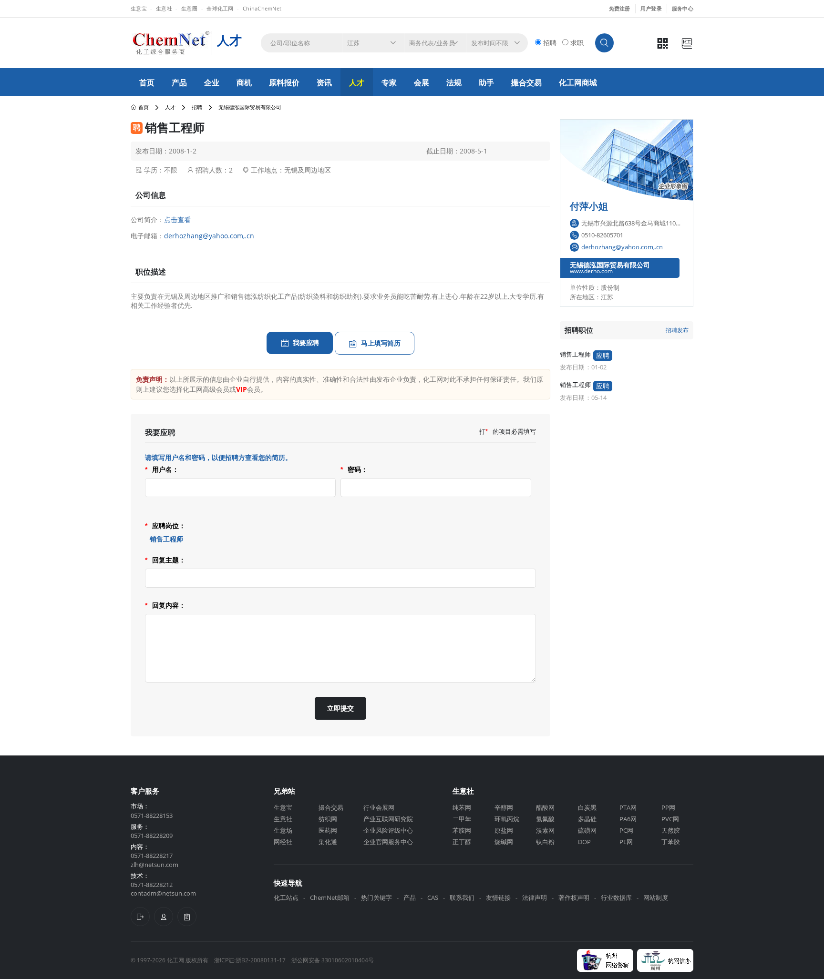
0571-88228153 (152, 815)
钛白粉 (545, 841)
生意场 (283, 830)
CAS (432, 897)
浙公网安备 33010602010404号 (332, 960)
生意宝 (139, 8)
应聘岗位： (165, 525)
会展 (421, 82)
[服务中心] (186, 916)
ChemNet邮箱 (330, 897)
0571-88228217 (152, 855)
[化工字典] (687, 43)
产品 (179, 82)
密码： (354, 469)
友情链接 (498, 897)
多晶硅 (587, 819)
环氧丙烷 (506, 819)
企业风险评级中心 (388, 830)
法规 (454, 82)
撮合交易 (526, 82)
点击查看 (177, 219)
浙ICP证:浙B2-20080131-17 (250, 960)
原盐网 (503, 830)
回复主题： (165, 560)
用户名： (162, 469)
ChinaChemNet (262, 8)
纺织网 (328, 819)
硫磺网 (587, 830)
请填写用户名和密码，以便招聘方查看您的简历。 (218, 457)
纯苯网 (462, 807)
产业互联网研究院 (388, 819)
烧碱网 (503, 841)
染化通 (328, 841)
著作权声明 (573, 897)
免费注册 (619, 8)
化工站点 (286, 897)
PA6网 (628, 819)
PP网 (668, 807)
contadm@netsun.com (163, 893)
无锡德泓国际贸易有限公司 (610, 265)
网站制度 (655, 897)
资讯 (324, 82)
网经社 (283, 841)
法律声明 (534, 897)
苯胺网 (462, 830)
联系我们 (462, 897)
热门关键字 (376, 897)
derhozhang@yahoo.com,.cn (209, 235)
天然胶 (670, 830)
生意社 (164, 8)
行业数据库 (616, 897)
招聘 (197, 107)
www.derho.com (591, 271)
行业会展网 (378, 807)
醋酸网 (545, 807)
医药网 (328, 830)
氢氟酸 (545, 819)
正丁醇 (462, 841)
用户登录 (651, 8)
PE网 (626, 841)
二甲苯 (462, 819)
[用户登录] (163, 916)
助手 (486, 82)
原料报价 (284, 82)
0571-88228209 (152, 835)
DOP (584, 841)
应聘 (602, 355)
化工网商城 (578, 82)
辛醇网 (503, 807)
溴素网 (545, 830)
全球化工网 (219, 8)
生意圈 (189, 8)
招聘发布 (677, 330)
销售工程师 (575, 354)
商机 (244, 82)
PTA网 (628, 807)
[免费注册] (140, 916)
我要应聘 (306, 342)
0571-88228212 (152, 884)
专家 (389, 82)
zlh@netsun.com (154, 864)
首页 (146, 82)
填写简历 (381, 342)
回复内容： (165, 605)
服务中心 (682, 8)
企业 (211, 82)
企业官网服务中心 (388, 841)
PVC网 (670, 819)
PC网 (626, 830)
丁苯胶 (670, 841)
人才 (356, 82)
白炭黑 (587, 807)
